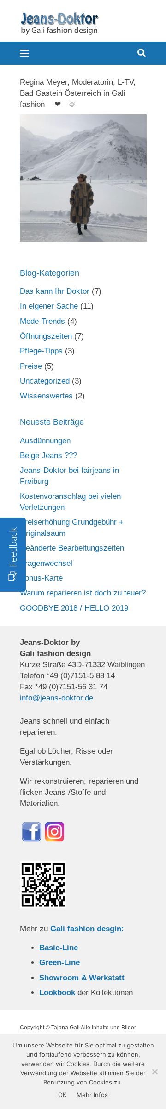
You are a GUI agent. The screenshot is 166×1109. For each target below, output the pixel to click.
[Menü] (24, 53)
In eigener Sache (49, 306)
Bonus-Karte (41, 578)
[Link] (59, 23)
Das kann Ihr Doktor (54, 291)
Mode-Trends (42, 321)
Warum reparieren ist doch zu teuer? (83, 593)
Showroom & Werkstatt (82, 977)
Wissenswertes (46, 395)
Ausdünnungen (45, 440)
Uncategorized (45, 381)
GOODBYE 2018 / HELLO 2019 (74, 608)
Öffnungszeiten (46, 336)
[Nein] (154, 1071)
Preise (31, 366)
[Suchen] (141, 53)
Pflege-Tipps (41, 351)
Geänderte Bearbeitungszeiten (72, 548)
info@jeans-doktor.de (56, 698)
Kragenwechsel (46, 563)
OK (62, 1094)
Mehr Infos (92, 1094)
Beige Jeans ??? (48, 455)
